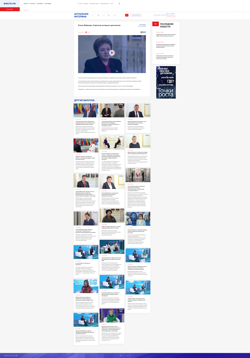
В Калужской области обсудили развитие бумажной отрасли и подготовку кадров (164, 57)
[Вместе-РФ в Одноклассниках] (241, 9)
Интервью (32, 3)
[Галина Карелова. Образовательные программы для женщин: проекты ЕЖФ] (112, 247)
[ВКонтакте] (141, 32)
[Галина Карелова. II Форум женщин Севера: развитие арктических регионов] (138, 219)
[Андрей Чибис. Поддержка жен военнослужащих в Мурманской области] (138, 288)
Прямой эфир (10, 9)
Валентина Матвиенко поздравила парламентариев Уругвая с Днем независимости (165, 46)
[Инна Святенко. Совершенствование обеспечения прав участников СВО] (138, 141)
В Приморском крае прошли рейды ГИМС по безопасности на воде (166, 35)
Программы (40, 3)
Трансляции (47, 3)
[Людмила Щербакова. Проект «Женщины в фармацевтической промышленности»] (86, 320)
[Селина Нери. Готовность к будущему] (86, 252)
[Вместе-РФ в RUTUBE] (245, 9)
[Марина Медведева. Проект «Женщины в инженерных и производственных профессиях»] (86, 286)
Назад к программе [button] (142, 26)
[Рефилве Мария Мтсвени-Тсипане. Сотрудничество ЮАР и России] (112, 216)
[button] (119, 3)
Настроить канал (94, 3)
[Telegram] (145, 32)
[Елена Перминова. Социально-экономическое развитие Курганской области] (112, 182)
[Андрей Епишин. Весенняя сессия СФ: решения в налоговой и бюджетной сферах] (138, 110)
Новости (26, 3)
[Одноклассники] (143, 32)
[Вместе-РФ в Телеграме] (243, 9)
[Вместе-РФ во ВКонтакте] (239, 9)
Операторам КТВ (104, 3)
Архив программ (136, 15)
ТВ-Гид (80, 3)
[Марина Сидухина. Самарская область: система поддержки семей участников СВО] (86, 145)
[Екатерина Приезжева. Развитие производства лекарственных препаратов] (112, 282)
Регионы (85, 3)
